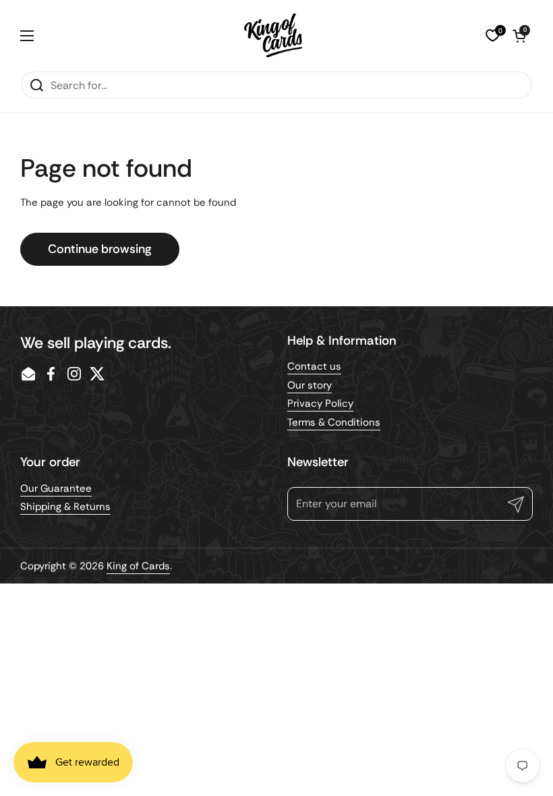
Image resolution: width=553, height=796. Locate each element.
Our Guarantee (56, 488)
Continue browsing (100, 249)
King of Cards (138, 566)
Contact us (314, 366)
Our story (309, 385)
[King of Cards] (273, 35)
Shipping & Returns (65, 506)
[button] (519, 35)
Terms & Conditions (333, 422)
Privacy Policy (320, 403)
